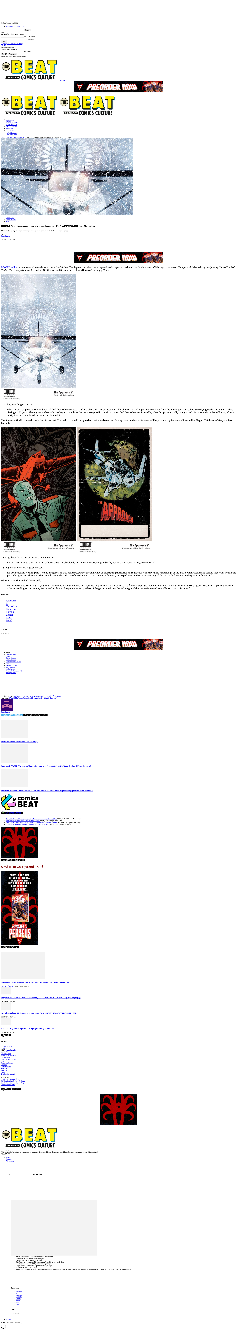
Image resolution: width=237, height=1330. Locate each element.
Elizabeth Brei (11, 660)
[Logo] (30, 116)
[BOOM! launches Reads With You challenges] (14, 738)
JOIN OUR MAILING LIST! (15, 26)
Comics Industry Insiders (10, 1079)
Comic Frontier (10, 1050)
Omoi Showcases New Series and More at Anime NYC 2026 (26, 824)
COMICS (9, 119)
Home (3, 137)
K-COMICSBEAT (11, 125)
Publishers (9, 137)
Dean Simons (5, 236)
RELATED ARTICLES (12, 715)
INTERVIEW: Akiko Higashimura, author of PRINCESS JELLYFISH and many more (35, 982)
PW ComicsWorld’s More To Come (13, 1081)
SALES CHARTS (11, 127)
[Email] (49, 245)
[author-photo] (7, 710)
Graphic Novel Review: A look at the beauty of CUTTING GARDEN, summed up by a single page (41, 998)
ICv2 (2, 1061)
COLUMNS (9, 130)
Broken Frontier (6, 1046)
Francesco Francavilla (13, 662)
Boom (8, 656)
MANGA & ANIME (12, 123)
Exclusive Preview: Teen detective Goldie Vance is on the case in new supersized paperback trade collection (47, 791)
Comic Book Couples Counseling (12, 1083)
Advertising (10, 1161)
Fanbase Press (6, 1054)
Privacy (3, 46)
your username (29, 36)
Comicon (4, 1048)
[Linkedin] (32, 245)
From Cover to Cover (8, 1055)
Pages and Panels (7, 1063)
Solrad (3, 1072)
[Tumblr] (58, 245)
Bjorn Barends (11, 654)
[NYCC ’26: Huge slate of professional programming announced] (6, 1025)
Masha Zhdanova (7, 986)
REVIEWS (9, 128)
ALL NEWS (9, 132)
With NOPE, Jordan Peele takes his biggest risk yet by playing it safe (33, 698)
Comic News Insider (8, 1085)
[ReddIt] (41, 245)
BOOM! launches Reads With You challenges (19, 742)
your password (29, 39)
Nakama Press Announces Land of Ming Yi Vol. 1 (23, 821)
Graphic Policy (6, 1057)
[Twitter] (14, 245)
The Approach (11, 673)
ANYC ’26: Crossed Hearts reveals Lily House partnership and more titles (31, 819)
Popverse (4, 1065)
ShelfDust (4, 1068)
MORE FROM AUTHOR (35, 715)
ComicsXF (4, 1052)
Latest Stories (15, 813)
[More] (67, 245)
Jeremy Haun (10, 667)
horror (8, 663)
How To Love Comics (8, 1059)
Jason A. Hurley (11, 665)
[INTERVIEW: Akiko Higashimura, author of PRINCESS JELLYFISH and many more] (23, 978)
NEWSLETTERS (11, 134)
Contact (8, 1159)
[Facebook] (5, 245)
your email (27, 51)
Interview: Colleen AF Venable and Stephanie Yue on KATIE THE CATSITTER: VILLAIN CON (39, 1013)
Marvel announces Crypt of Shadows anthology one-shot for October (36, 696)
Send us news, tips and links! (22, 867)
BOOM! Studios (9, 267)
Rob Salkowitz (6, 1067)
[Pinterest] (23, 245)
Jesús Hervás (10, 669)
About (8, 1157)
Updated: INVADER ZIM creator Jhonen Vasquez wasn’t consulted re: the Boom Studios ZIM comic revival (46, 766)
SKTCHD (4, 1070)
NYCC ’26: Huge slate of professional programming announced (27, 1028)
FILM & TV (10, 121)
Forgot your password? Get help (12, 44)
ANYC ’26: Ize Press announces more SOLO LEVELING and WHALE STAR (31, 822)
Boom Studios (19, 137)
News (8, 221)
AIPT (2, 1044)
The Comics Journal (8, 1074)
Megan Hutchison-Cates (14, 671)
